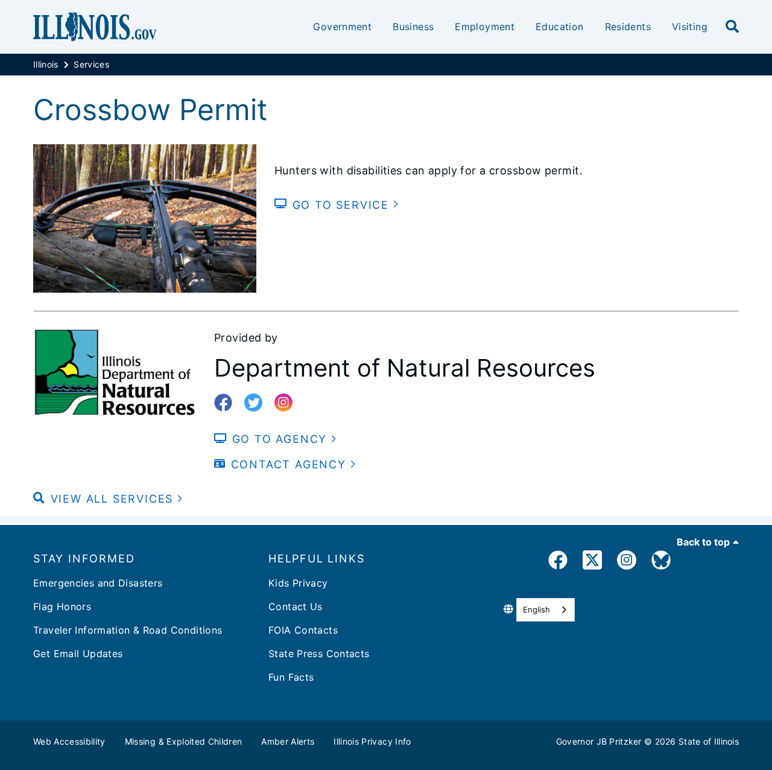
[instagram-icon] (288, 403)
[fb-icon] (227, 403)
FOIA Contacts (303, 630)
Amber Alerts (287, 741)
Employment (484, 27)
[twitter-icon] (257, 403)
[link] (558, 562)
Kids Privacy (298, 583)
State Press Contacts (319, 654)
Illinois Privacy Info (372, 741)
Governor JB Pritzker (599, 741)
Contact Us (295, 606)
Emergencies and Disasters (98, 583)
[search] (732, 27)
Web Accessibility (69, 741)
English (536, 609)
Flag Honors (62, 606)
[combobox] (545, 610)
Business (413, 27)
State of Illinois (709, 741)
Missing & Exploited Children (183, 741)
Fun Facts (291, 677)
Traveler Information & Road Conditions (127, 630)
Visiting (689, 27)
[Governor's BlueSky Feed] (661, 562)
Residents (628, 27)
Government (342, 27)
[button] (108, 499)
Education (559, 27)
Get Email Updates (77, 654)
